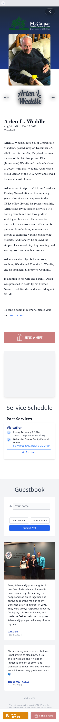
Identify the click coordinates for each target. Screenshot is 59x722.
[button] (29, 561)
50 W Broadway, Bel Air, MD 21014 (31, 445)
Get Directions (28, 452)
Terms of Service (38, 707)
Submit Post (29, 527)
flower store (15, 315)
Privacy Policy (20, 707)
